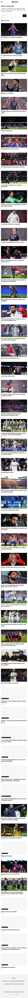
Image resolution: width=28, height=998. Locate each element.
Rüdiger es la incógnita (6, 856)
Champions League (6, 90)
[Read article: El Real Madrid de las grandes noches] (14, 141)
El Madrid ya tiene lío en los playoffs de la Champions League (13, 111)
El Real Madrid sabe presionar (8, 967)
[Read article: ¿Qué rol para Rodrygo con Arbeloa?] (14, 675)
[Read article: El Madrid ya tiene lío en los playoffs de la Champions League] (14, 103)
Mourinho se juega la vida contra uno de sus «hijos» (13, 567)
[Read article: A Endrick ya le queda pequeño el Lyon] (14, 921)
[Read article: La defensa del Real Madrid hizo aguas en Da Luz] (14, 234)
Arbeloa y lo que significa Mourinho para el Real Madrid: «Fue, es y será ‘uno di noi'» (12, 585)
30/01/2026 (3, 76)
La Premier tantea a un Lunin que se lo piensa (12, 55)
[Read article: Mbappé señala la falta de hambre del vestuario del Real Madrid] (14, 291)
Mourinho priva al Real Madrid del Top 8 (10, 358)
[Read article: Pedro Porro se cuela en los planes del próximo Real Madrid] (14, 65)
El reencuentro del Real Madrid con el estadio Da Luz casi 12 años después (13, 453)
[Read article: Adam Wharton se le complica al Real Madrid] (14, 29)
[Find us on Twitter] (9, 994)
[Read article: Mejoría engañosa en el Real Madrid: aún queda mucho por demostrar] (14, 520)
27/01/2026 (3, 588)
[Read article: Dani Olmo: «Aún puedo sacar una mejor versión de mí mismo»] (14, 712)
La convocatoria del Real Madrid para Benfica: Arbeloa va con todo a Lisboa (14, 740)
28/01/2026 (3, 322)
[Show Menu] (1, 2)
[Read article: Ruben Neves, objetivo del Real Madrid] (14, 502)
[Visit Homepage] (15, 2)
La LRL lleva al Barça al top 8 (8, 376)
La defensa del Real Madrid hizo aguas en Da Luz (12, 242)
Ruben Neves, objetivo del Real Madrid (10, 510)
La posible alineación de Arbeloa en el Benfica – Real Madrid (13, 625)
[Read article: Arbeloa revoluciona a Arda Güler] (14, 903)
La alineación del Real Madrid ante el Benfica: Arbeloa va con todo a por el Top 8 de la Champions (13, 434)
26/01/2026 (3, 821)
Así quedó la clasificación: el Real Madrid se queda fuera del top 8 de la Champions (13, 339)
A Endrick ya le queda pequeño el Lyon (10, 929)
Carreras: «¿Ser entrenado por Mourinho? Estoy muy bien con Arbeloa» (13, 605)
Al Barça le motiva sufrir (6, 130)
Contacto (13, 978)
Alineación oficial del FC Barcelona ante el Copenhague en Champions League (11, 414)
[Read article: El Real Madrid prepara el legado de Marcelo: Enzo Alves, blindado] (14, 655)
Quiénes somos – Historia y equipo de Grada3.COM (13, 981)
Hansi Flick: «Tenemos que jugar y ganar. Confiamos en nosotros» (13, 701)
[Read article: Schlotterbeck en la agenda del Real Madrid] (14, 830)
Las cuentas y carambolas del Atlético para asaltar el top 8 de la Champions (13, 548)
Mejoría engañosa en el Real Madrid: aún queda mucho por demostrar (14, 528)
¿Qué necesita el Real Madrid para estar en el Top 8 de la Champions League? (14, 799)
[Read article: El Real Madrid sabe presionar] (14, 959)
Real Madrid (5, 34)
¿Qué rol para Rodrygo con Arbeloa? (10, 683)
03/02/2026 (3, 57)
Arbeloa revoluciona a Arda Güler (9, 911)
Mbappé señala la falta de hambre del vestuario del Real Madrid (13, 300)
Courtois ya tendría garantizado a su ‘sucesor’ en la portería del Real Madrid (13, 760)
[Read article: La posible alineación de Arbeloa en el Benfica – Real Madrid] (14, 616)
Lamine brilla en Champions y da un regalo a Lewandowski (11, 185)
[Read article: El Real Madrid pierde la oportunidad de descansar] (14, 159)
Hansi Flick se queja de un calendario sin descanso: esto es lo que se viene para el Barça (13, 819)
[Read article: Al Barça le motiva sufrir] (14, 122)
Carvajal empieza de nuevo (7, 472)
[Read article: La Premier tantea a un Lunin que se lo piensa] (14, 47)
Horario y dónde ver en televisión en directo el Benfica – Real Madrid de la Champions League (14, 948)
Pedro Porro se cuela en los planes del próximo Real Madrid (13, 74)
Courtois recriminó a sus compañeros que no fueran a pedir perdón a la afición (14, 205)
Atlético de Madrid (6, 545)
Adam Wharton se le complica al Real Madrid (11, 37)
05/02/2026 (3, 39)
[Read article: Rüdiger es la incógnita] (14, 848)
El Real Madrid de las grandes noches (10, 149)
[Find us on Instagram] (13, 994)
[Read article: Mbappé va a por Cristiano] (14, 85)
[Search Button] (24, 15)
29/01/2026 (3, 132)
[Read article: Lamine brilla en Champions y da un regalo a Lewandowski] (14, 177)
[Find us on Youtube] (17, 994)
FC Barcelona (5, 128)
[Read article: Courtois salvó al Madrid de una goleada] (14, 216)
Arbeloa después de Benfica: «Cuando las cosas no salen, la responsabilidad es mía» (13, 319)
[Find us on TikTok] (15, 994)
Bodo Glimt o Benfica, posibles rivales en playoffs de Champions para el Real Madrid (13, 280)
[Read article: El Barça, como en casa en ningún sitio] (14, 866)
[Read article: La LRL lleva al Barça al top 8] (14, 368)
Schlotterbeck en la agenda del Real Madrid (11, 838)
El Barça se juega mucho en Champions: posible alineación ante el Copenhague (12, 644)
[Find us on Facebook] (11, 994)
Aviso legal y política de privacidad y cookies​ (13, 984)
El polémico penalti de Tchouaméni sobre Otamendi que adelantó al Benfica (13, 394)
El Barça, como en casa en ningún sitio (10, 874)
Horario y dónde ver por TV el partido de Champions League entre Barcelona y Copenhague (13, 779)
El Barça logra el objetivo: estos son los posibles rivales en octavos (12, 261)
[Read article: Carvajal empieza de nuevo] (14, 464)
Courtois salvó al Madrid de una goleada (10, 224)
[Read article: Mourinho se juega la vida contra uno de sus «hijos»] (14, 559)
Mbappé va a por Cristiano (7, 93)
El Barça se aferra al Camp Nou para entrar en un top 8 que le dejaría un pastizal (14, 491)
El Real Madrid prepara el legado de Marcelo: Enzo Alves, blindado (13, 664)
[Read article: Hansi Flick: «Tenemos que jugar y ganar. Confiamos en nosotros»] (14, 693)
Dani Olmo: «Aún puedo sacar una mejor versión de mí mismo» (14, 721)
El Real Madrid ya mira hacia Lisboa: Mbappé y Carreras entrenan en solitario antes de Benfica (12, 892)
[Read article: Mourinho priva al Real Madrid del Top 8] (14, 350)
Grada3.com (10, 992)
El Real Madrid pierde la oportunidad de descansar (13, 167)
